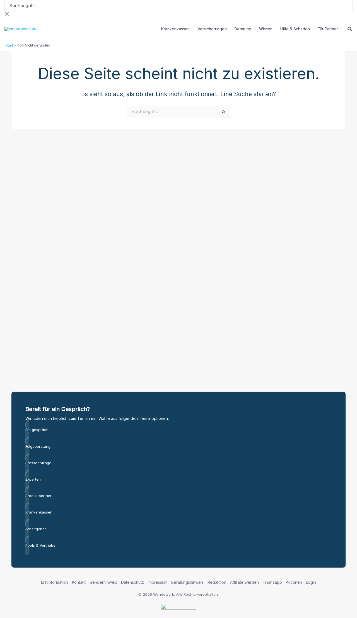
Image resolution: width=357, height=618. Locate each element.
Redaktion (217, 582)
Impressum (157, 582)
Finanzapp (272, 582)
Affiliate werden (244, 582)
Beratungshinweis (187, 582)
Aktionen (294, 582)
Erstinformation (54, 582)
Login (311, 582)
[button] (350, 30)
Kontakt (79, 582)
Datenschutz (132, 582)
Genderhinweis (103, 582)
